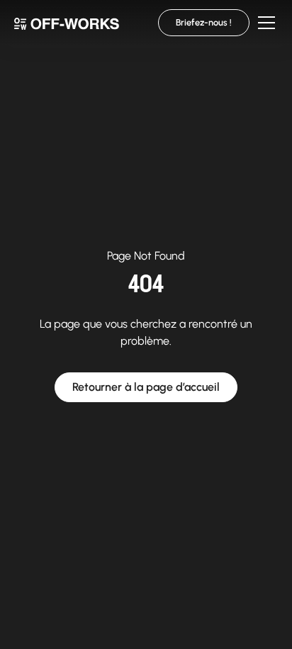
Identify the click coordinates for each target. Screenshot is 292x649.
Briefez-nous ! (204, 22)
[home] (66, 22)
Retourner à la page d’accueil (146, 387)
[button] (263, 23)
